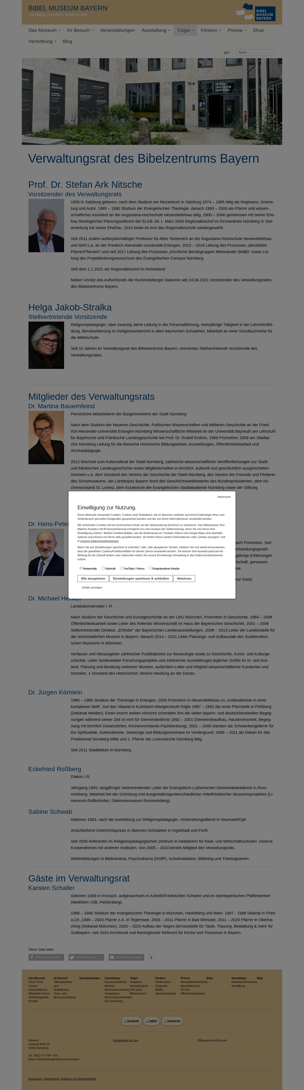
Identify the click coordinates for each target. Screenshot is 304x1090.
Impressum (224, 496)
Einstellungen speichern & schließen (141, 578)
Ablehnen (184, 578)
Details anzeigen (92, 587)
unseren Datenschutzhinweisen (99, 541)
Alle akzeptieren (93, 578)
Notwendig (90, 568)
